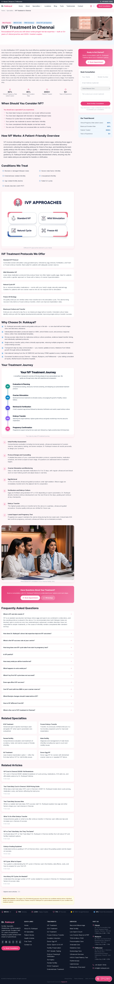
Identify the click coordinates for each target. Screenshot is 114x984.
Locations (48, 6)
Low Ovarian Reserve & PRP (79, 935)
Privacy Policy (68, 978)
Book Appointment (31, 598)
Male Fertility (74, 928)
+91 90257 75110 (107, 1)
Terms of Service (78, 978)
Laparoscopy (74, 964)
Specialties (36, 6)
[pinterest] (16, 942)
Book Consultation (104, 6)
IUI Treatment (51, 932)
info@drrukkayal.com (102, 968)
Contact (80, 6)
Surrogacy (50, 960)
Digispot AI (64, 981)
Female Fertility (52, 963)
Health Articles (29, 938)
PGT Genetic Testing (54, 951)
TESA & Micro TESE (77, 938)
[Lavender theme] (93, 6)
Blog (55, 6)
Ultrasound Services (77, 954)
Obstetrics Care (75, 948)
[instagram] (13, 942)
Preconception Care (76, 941)
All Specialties (29, 932)
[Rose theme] (91, 6)
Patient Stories (29, 935)
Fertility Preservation (54, 948)
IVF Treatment (52, 925)
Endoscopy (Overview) (77, 967)
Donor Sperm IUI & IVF (55, 945)
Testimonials (70, 6)
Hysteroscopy (74, 961)
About (28, 6)
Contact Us (28, 945)
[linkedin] (9, 942)
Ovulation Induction (53, 938)
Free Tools (28, 941)
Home (21, 6)
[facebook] (2, 942)
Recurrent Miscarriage (77, 925)
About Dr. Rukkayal (30, 928)
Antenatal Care (75, 945)
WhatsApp (49, 598)
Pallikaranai (19, 1)
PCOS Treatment (52, 966)
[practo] (20, 942)
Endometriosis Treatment (55, 969)
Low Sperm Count (76, 932)
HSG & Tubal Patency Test (79, 957)
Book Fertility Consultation (95, 103)
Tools (62, 6)
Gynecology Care (76, 951)
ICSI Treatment (52, 928)
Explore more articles (12, 891)
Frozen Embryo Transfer (55, 935)
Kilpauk (5, 1)
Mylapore (11, 1)
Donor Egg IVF (52, 941)
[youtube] (6, 942)
